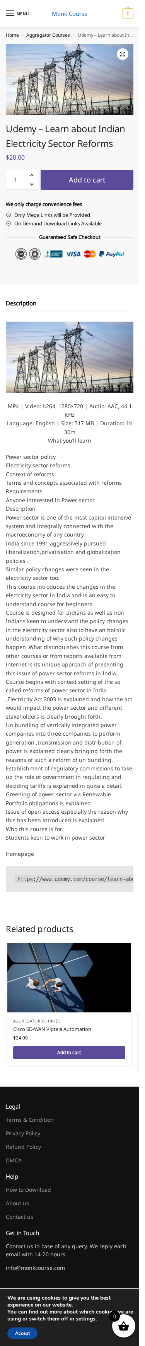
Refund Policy (23, 1146)
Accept (22, 1333)
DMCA (14, 1160)
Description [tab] (21, 303)
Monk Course (69, 13)
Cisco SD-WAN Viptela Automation (52, 1029)
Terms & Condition (30, 1119)
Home (12, 35)
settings (86, 1318)
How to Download (28, 1189)
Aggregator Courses (48, 35)
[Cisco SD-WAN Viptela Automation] (69, 977)
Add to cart (87, 179)
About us (17, 1203)
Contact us (19, 1216)
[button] (127, 13)
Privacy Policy (23, 1133)
